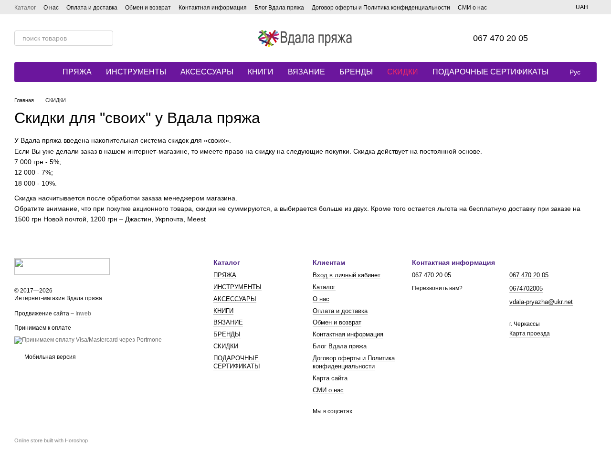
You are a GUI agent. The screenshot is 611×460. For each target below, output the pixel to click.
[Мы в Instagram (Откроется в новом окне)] (512, 7)
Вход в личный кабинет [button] (346, 275)
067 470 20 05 (500, 38)
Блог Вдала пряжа (279, 7)
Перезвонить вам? (437, 288)
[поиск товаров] (105, 38)
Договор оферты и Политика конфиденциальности (381, 7)
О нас (51, 7)
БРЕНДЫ (356, 72)
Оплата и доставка (91, 7)
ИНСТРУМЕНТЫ (136, 72)
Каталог (25, 7)
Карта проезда (529, 333)
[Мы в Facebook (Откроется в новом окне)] (500, 7)
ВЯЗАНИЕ (306, 72)
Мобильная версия (49, 357)
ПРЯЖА (77, 72)
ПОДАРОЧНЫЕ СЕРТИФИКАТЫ (490, 72)
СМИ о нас (472, 7)
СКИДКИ (402, 72)
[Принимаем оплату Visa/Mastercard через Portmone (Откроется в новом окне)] (88, 339)
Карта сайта (330, 378)
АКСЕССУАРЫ (206, 72)
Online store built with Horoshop (51, 440)
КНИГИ (261, 72)
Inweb (83, 313)
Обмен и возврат (148, 7)
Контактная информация (213, 7)
